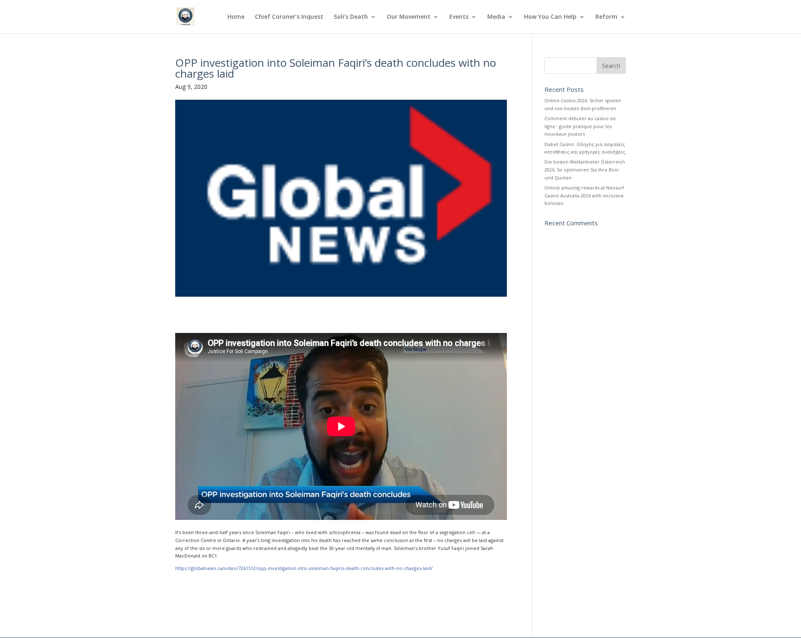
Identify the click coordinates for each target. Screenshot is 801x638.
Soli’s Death (351, 17)
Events (459, 17)
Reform (606, 17)
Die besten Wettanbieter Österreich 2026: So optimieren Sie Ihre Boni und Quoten (584, 169)
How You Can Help (550, 17)
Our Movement (409, 17)
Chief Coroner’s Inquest (289, 17)
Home (235, 17)
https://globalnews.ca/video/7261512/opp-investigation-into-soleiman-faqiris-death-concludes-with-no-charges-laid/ (304, 568)
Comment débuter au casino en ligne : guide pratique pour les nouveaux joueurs (580, 126)
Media (496, 17)
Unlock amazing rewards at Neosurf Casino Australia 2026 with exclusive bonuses (584, 195)
